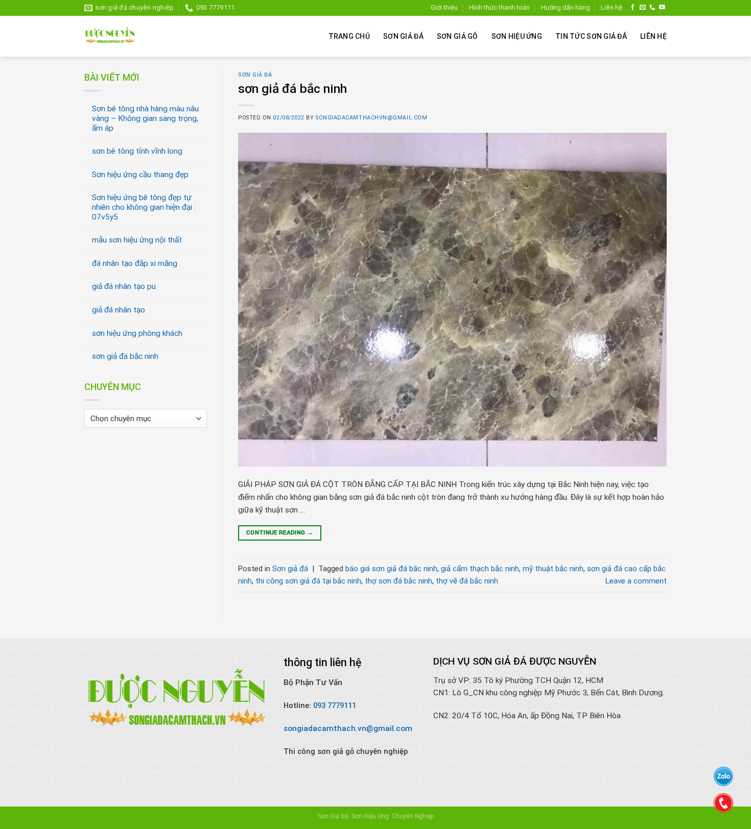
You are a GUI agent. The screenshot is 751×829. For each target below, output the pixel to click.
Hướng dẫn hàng (565, 7)
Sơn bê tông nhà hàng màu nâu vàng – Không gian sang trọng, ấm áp (145, 118)
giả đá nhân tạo (118, 309)
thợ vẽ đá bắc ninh (467, 581)
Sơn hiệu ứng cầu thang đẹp (140, 174)
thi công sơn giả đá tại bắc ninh (308, 581)
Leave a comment (636, 581)
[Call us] (652, 7)
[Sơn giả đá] (109, 36)
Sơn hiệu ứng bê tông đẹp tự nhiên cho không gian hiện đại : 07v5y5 (144, 207)
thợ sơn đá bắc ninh (398, 581)
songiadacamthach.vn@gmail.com (348, 728)
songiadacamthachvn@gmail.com (371, 117)
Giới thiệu (444, 7)
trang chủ (349, 36)
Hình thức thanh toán (499, 7)
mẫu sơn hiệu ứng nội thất (137, 240)
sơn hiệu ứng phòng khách (137, 333)
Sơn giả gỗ (457, 36)
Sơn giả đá (403, 36)
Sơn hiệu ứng (516, 36)
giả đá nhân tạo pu (124, 286)
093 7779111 (334, 705)
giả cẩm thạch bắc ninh (480, 568)
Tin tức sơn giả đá (591, 36)
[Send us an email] (643, 7)
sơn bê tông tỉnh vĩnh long (137, 151)
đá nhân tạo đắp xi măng (134, 263)
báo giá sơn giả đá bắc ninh (391, 568)
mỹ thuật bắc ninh (553, 568)
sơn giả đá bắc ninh (125, 356)
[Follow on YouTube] (662, 7)
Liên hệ (611, 7)
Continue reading (279, 532)
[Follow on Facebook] (633, 7)
